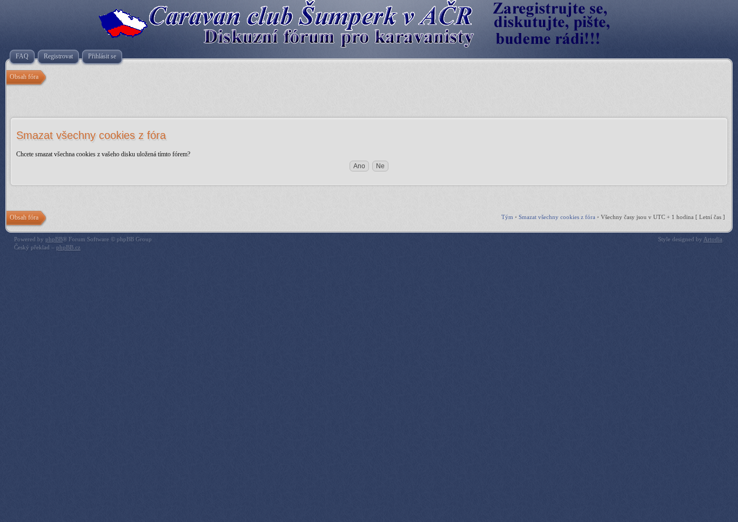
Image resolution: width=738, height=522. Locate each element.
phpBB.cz (68, 247)
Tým (507, 217)
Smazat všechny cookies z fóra (557, 217)
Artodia (712, 239)
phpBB (54, 239)
